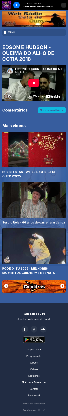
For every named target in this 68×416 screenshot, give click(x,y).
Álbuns (34, 362)
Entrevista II (34, 395)
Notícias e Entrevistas (34, 382)
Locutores (34, 375)
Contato (34, 388)
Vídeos (34, 369)
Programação (33, 356)
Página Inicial (34, 349)
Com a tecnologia (29, 410)
